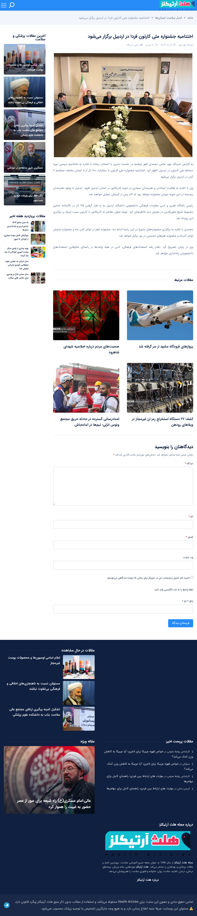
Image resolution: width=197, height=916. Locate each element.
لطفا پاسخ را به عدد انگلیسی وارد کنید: (173, 590)
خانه (190, 17)
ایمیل (189, 537)
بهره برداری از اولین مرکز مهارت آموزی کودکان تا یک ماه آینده (16, 252)
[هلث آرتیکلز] (177, 5)
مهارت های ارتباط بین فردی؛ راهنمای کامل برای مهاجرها (140, 788)
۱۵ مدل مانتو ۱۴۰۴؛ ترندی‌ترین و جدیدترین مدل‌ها (17, 226)
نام (191, 517)
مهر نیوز (182, 45)
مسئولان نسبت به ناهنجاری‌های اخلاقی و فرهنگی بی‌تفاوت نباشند (33, 686)
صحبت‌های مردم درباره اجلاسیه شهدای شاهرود (91, 349)
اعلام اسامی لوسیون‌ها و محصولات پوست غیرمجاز (34, 660)
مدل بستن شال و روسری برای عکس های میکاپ (17, 276)
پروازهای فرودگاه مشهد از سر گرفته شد (166, 346)
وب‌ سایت (188, 557)
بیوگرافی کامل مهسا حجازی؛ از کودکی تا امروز (16, 237)
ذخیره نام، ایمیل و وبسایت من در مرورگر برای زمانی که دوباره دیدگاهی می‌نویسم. (148, 578)
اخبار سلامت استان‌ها (168, 17)
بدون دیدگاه (133, 45)
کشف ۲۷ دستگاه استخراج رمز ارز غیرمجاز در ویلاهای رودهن (162, 422)
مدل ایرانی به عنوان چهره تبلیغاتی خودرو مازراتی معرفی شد (16, 265)
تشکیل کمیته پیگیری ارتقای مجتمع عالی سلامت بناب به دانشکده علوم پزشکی (34, 712)
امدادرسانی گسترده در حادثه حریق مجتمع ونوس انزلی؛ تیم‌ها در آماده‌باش (89, 422)
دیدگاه (189, 464)
